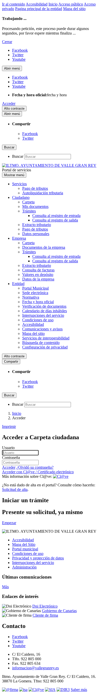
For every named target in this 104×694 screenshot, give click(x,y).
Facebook (30, 134)
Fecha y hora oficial (38, 302)
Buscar (17, 156)
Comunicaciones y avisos (42, 329)
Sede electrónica (35, 293)
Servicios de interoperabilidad (45, 338)
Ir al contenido (13, 4)
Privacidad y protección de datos (38, 558)
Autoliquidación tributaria (42, 193)
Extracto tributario (36, 225)
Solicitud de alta (15, 489)
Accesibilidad (36, 4)
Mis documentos (35, 206)
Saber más (79, 689)
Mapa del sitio (74, 9)
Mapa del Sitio (23, 544)
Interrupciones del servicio (43, 315)
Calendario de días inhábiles (44, 311)
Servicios (19, 184)
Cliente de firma (45, 615)
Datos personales (35, 234)
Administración (24, 567)
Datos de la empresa (38, 279)
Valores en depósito (37, 274)
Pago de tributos (35, 188)
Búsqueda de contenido (41, 342)
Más (5, 587)
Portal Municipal (35, 288)
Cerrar (7, 42)
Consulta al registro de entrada (56, 215)
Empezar (9, 523)
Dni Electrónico (45, 606)
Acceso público (70, 4)
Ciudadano (21, 197)
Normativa (30, 297)
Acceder (8, 103)
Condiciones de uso (38, 320)
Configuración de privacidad (45, 347)
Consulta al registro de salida (55, 220)
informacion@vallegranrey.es (35, 668)
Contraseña (11, 457)
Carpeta (28, 202)
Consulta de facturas (38, 270)
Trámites (29, 211)
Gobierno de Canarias (59, 611)
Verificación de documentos (44, 306)
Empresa (19, 238)
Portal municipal (25, 549)
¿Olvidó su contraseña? (35, 467)
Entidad (18, 283)
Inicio (53, 4)
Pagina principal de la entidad (38, 9)
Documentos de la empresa (43, 247)
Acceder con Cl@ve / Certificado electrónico (38, 472)
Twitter (28, 138)
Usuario (8, 448)
